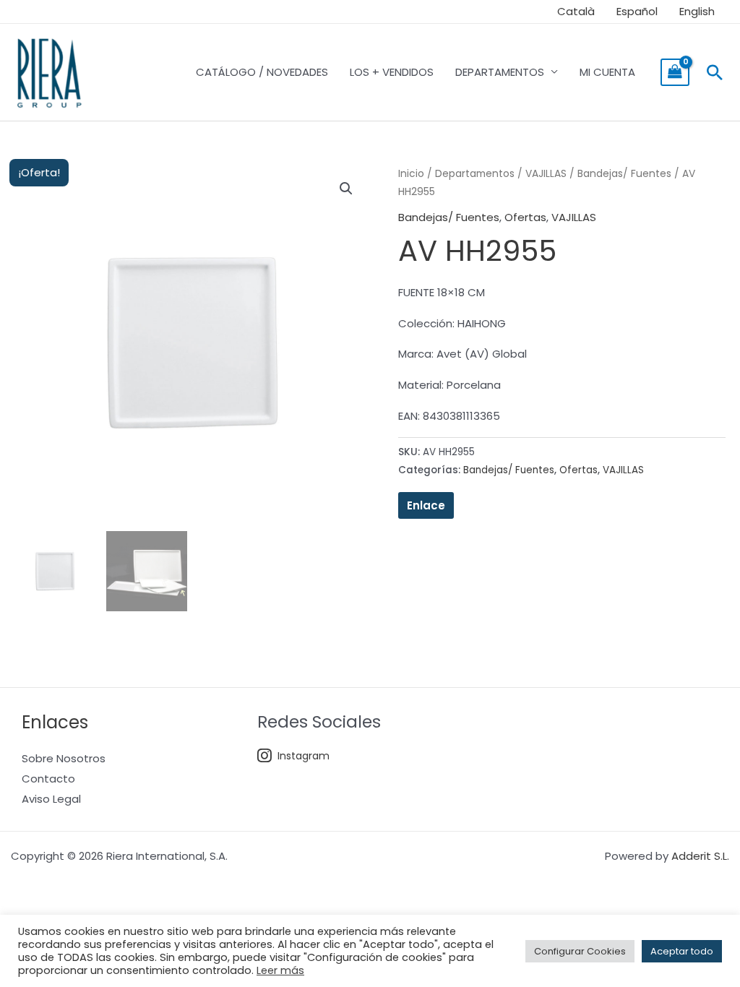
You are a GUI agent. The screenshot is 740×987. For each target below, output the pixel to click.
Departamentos (475, 174)
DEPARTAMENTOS (499, 71)
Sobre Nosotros (64, 758)
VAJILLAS (546, 174)
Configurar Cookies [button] (580, 951)
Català (576, 11)
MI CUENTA (607, 71)
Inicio (411, 174)
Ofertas (525, 217)
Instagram (304, 756)
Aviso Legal (51, 798)
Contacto (48, 778)
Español (637, 11)
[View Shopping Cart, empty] (675, 72)
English (697, 11)
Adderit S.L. (700, 855)
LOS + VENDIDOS (392, 71)
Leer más (280, 970)
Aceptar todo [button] (681, 951)
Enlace (426, 505)
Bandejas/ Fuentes (624, 174)
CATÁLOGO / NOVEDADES (262, 71)
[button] (715, 72)
